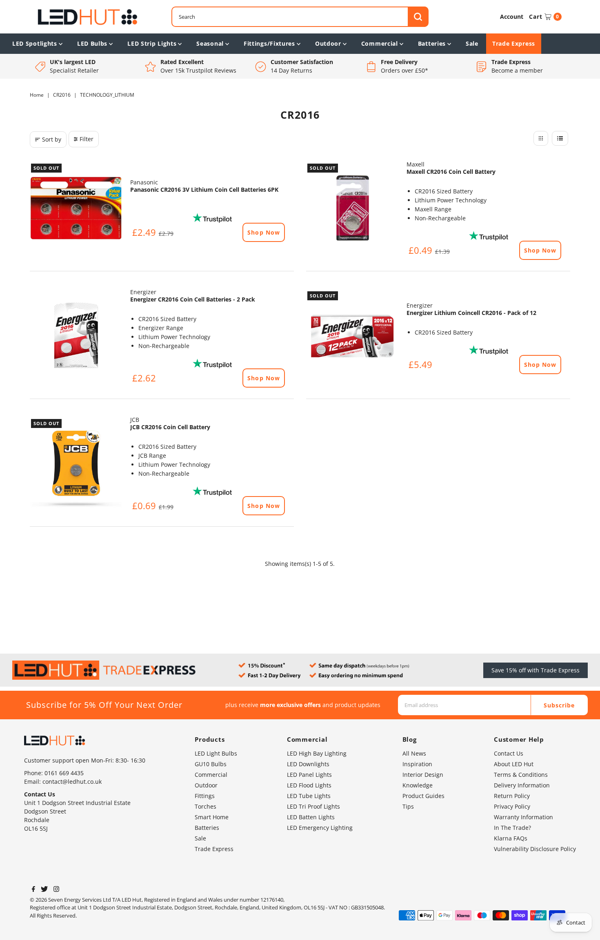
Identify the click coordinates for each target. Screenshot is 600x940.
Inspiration (417, 764)
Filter (86, 139)
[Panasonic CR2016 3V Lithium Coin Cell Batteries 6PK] (76, 208)
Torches (205, 806)
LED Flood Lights (309, 785)
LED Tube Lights (309, 796)
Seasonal (210, 43)
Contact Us (508, 753)
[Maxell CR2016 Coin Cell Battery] (352, 208)
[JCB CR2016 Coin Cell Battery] (76, 464)
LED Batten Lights (311, 817)
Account (511, 16)
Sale (472, 43)
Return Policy (512, 796)
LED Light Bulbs (216, 753)
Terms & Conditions (521, 774)
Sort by (51, 139)
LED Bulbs (92, 43)
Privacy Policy (512, 806)
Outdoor (328, 43)
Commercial (379, 43)
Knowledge (417, 785)
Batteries (432, 43)
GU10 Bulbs (211, 764)
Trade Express (513, 43)
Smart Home (212, 817)
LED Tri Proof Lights (313, 806)
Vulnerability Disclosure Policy (535, 849)
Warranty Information (523, 817)
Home (37, 94)
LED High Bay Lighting (317, 753)
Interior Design (422, 774)
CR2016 (62, 94)
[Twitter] (44, 890)
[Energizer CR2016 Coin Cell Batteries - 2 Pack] (76, 336)
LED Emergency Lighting (320, 827)
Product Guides (423, 796)
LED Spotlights (34, 43)
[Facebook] (33, 890)
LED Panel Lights (309, 774)
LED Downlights (308, 764)
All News (414, 753)
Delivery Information (522, 785)
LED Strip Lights (151, 43)
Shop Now (263, 232)
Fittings (205, 796)
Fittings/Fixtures (269, 43)
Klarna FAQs (510, 838)
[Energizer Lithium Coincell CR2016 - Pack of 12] (352, 336)
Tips (408, 806)
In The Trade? (512, 827)
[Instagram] (56, 890)
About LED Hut (513, 764)
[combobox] (300, 17)
